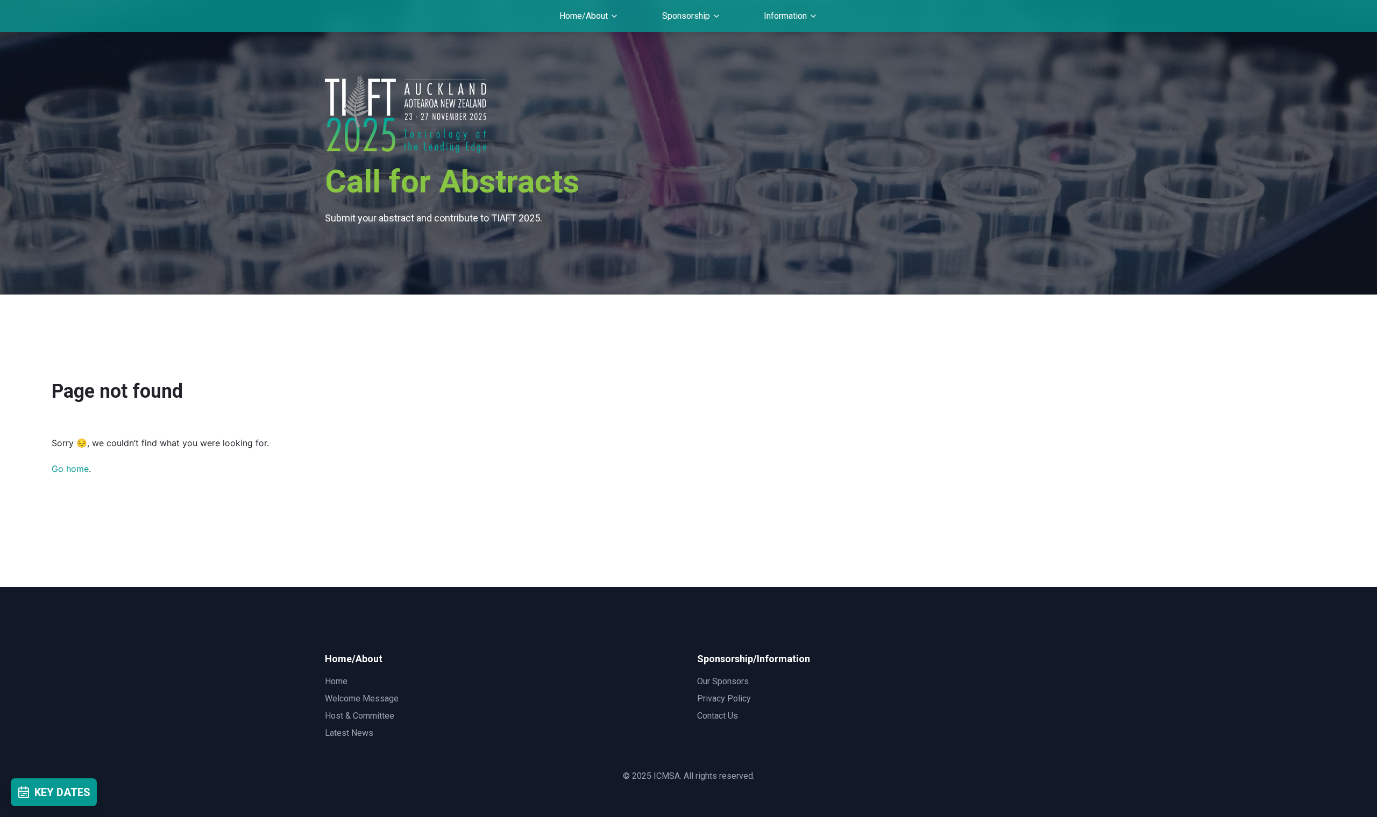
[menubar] (688, 16)
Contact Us (717, 716)
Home (336, 681)
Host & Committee (359, 716)
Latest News (349, 733)
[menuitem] (589, 16)
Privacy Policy (724, 698)
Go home (70, 468)
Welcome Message (362, 698)
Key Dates (62, 792)
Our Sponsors (723, 681)
